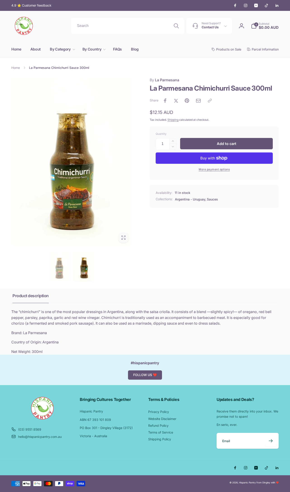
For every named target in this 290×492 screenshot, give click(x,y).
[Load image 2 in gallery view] (83, 266)
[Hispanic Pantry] (42, 418)
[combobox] (127, 26)
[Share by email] (198, 101)
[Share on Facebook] (165, 100)
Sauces (212, 199)
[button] (61, 49)
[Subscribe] (270, 440)
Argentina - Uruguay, (190, 199)
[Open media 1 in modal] (71, 161)
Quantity (161, 133)
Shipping (173, 119)
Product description (30, 295)
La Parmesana (164, 80)
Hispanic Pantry (247, 482)
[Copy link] (210, 100)
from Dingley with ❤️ (267, 482)
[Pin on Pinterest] (187, 100)
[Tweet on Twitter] (176, 100)
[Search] (176, 25)
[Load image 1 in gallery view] (59, 266)
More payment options (214, 169)
